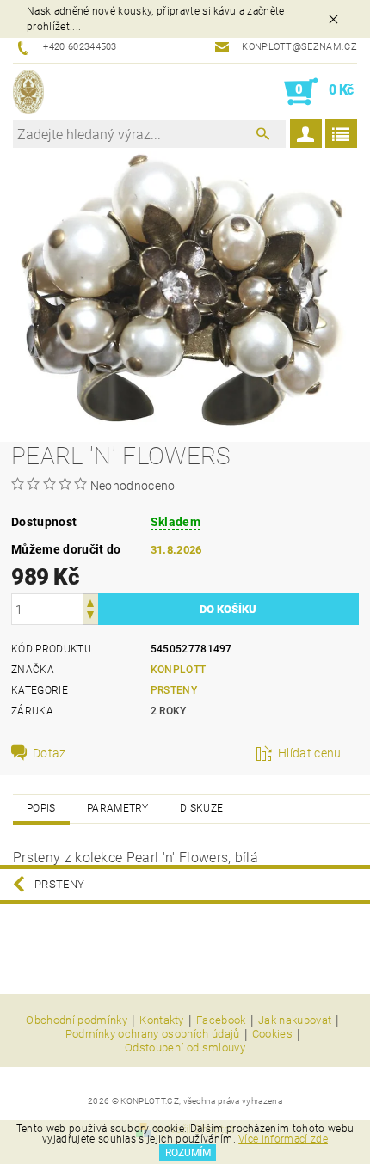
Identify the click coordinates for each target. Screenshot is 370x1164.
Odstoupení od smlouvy (185, 1047)
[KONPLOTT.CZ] (28, 92)
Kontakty (161, 1020)
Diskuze (201, 808)
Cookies (272, 1034)
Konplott (179, 670)
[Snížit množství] (90, 617)
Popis (41, 808)
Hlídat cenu (310, 753)
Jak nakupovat (294, 1020)
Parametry (118, 808)
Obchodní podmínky (76, 1020)
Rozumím (188, 1153)
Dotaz (49, 753)
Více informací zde (283, 1139)
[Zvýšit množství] (90, 601)
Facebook (221, 1020)
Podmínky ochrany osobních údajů (152, 1034)
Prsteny (174, 690)
